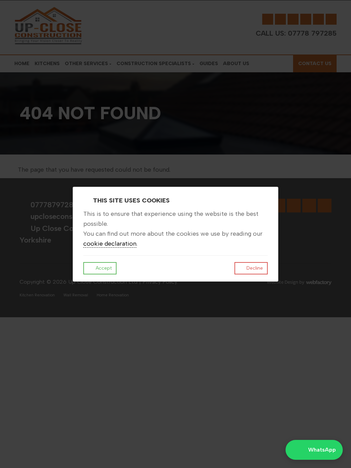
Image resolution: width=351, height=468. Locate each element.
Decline (254, 268)
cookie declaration (109, 243)
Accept (103, 268)
